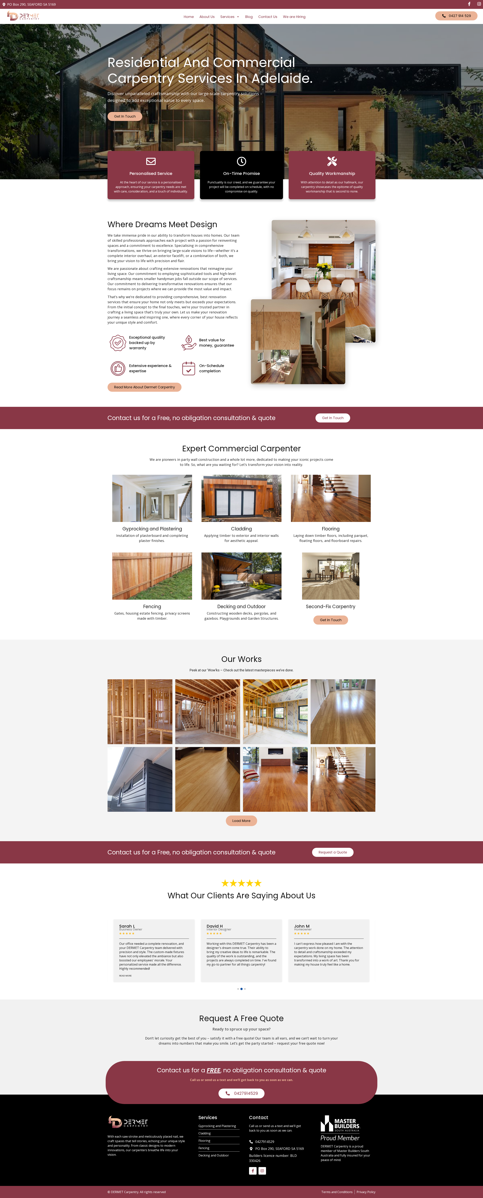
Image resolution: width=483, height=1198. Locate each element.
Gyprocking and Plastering (152, 529)
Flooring (331, 529)
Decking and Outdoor (241, 606)
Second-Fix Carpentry (330, 606)
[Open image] (140, 711)
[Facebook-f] (253, 1171)
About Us (207, 16)
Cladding (241, 529)
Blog (249, 16)
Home (189, 16)
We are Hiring (294, 16)
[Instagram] (262, 1171)
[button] (230, 16)
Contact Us (267, 16)
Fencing (152, 606)
